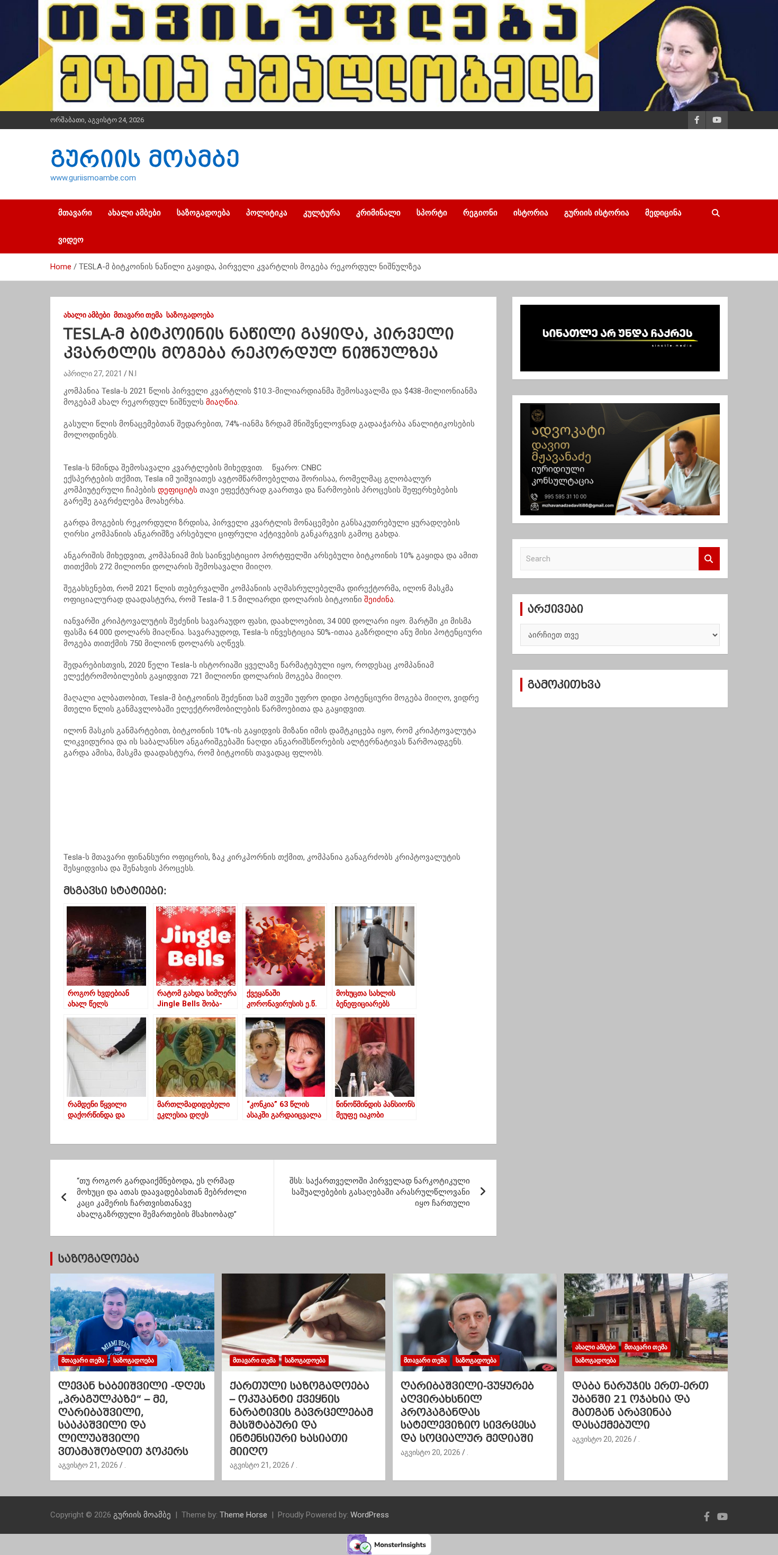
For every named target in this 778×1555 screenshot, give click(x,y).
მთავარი (75, 212)
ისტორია (530, 212)
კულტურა (321, 212)
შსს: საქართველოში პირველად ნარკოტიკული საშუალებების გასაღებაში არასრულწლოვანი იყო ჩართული (380, 1192)
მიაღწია (222, 402)
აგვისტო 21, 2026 (88, 1465)
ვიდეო (71, 239)
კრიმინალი (378, 212)
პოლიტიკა (266, 212)
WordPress (369, 1515)
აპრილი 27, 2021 (93, 373)
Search (709, 559)
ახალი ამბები (134, 212)
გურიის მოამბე (145, 159)
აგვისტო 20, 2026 (430, 1452)
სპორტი (432, 212)
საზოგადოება (203, 212)
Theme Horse (243, 1515)
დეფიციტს (177, 490)
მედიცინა (663, 212)
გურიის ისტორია (596, 212)
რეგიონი (480, 212)
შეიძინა (379, 599)
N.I (133, 373)
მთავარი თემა (138, 315)
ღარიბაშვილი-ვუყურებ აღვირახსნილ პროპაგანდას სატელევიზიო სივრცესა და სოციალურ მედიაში (468, 1412)
